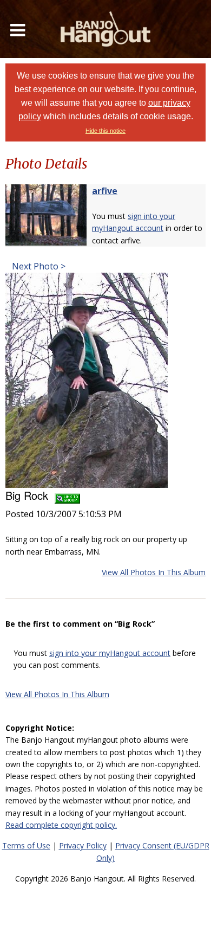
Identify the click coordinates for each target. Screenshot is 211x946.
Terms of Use (26, 845)
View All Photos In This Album (154, 572)
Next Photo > (37, 266)
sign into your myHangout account (109, 653)
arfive (104, 191)
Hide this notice (105, 130)
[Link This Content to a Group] (67, 495)
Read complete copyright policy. (61, 825)
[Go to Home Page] (105, 29)
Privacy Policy (83, 845)
